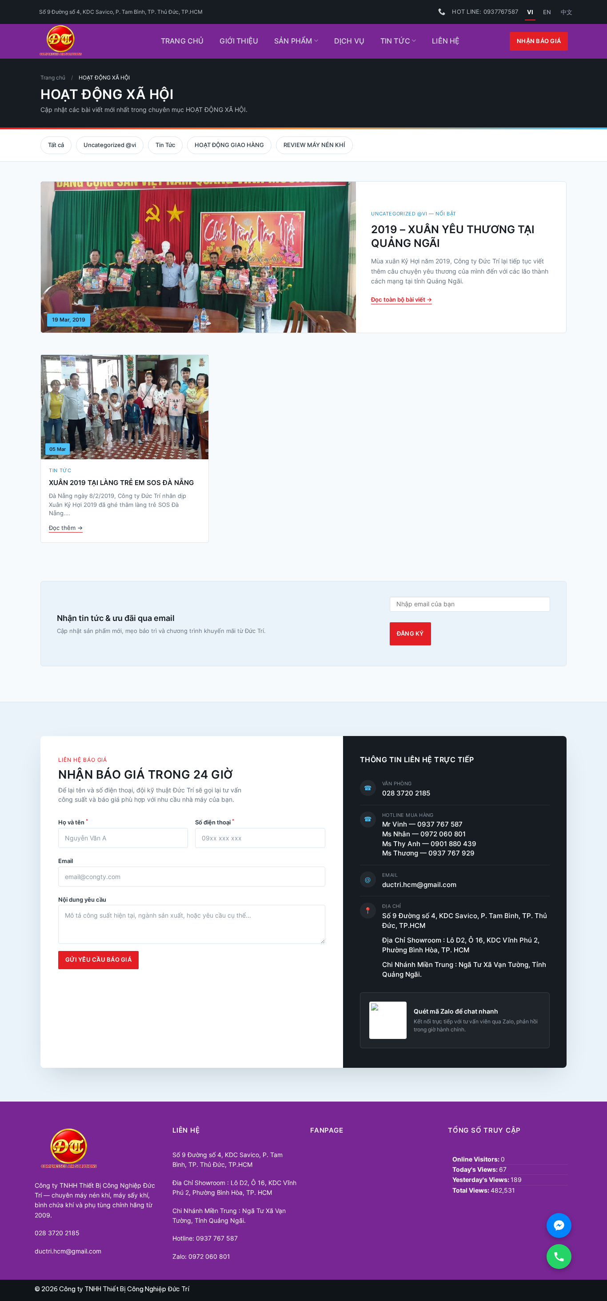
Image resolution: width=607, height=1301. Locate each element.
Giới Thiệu (239, 40)
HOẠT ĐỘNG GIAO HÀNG (229, 144)
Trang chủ (182, 40)
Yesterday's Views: (481, 1179)
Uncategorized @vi (110, 144)
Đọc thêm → (66, 528)
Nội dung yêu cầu (82, 899)
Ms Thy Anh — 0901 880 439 (432, 844)
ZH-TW (566, 12)
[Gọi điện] (559, 1256)
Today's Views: (475, 1169)
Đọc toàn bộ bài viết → (401, 299)
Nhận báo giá (539, 41)
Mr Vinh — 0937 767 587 (422, 824)
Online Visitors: (476, 1159)
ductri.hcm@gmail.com (419, 885)
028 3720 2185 (406, 793)
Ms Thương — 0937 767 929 (428, 853)
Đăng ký (410, 633)
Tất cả (56, 144)
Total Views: (471, 1190)
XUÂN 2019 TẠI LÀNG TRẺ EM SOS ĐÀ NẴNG (121, 482)
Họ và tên (73, 822)
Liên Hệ (445, 40)
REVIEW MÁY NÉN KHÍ (314, 144)
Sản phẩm (293, 40)
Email (65, 861)
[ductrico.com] (89, 41)
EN (547, 12)
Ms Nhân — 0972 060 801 (424, 834)
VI (530, 12)
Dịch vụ (349, 40)
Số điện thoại (214, 822)
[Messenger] (559, 1225)
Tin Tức (395, 40)
